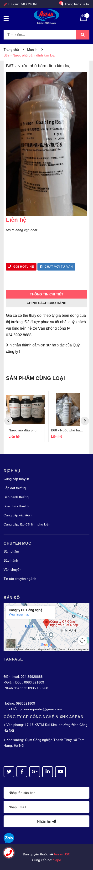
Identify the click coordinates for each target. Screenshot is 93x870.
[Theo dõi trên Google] (34, 771)
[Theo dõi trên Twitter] (9, 771)
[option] (25, 416)
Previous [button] (8, 421)
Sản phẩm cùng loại (35, 378)
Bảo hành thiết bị (16, 497)
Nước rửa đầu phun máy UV (30, 430)
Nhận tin (44, 821)
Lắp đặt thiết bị (15, 488)
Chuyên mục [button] (17, 543)
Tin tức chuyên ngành (20, 579)
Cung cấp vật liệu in (18, 515)
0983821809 (28, 4)
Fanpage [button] (13, 659)
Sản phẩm (11, 551)
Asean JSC (62, 854)
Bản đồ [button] (12, 598)
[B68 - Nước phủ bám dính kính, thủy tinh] (68, 409)
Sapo (57, 860)
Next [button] (85, 421)
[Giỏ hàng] (83, 20)
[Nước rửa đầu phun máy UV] (25, 409)
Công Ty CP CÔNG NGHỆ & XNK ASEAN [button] (43, 717)
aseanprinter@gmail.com (43, 709)
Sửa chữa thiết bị (16, 506)
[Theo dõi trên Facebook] (21, 771)
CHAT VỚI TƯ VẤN (58, 266)
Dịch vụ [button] (12, 471)
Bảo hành (11, 560)
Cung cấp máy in (16, 479)
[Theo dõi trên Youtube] (60, 771)
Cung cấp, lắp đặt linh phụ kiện (27, 524)
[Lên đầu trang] (84, 847)
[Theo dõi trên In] (47, 771)
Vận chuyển (12, 569)
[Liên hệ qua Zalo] (9, 838)
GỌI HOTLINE (23, 266)
